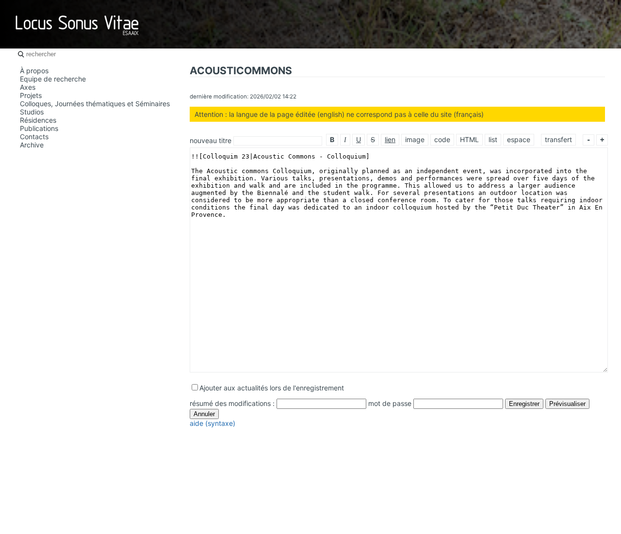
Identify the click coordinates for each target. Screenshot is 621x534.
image (415, 139)
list (493, 139)
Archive (32, 145)
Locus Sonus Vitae (77, 24)
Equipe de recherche (53, 79)
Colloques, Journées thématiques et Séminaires (95, 103)
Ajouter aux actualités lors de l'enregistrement (271, 388)
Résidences (38, 120)
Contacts (34, 136)
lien (390, 139)
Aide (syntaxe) (212, 423)
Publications (39, 128)
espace (518, 139)
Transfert (558, 139)
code (442, 139)
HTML (469, 139)
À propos (34, 70)
